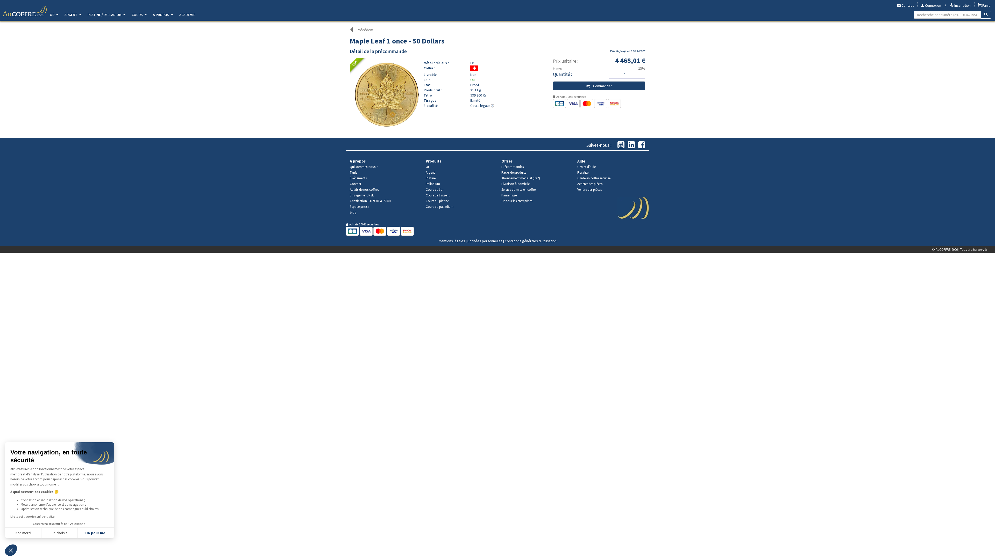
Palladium (433, 184)
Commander (602, 86)
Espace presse (359, 206)
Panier (987, 5)
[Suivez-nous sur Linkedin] (631, 145)
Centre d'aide (586, 167)
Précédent (365, 29)
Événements (358, 178)
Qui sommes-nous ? (364, 167)
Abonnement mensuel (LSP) (520, 178)
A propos (161, 14)
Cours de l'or (435, 189)
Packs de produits (513, 172)
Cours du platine (437, 201)
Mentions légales (452, 241)
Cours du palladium (439, 206)
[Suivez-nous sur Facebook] (641, 145)
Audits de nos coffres (364, 189)
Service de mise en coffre (518, 189)
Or (52, 14)
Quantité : (562, 74)
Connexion (932, 5)
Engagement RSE (362, 195)
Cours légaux (480, 105)
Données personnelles (484, 241)
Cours (138, 14)
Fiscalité (582, 172)
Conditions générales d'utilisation (531, 241)
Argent (71, 14)
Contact (907, 5)
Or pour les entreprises (516, 201)
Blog (353, 212)
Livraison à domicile (515, 184)
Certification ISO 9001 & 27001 (370, 201)
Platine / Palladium (105, 14)
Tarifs (353, 172)
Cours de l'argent (438, 195)
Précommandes (512, 167)
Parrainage (509, 195)
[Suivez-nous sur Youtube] (620, 145)
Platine (431, 178)
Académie (187, 14)
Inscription (962, 5)
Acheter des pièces (589, 184)
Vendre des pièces (589, 189)
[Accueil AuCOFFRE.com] (25, 11)
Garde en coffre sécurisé (593, 178)
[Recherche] (986, 15)
